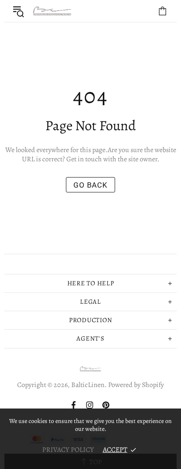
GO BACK (90, 185)
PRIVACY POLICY (68, 450)
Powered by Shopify (136, 385)
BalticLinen (52, 11)
